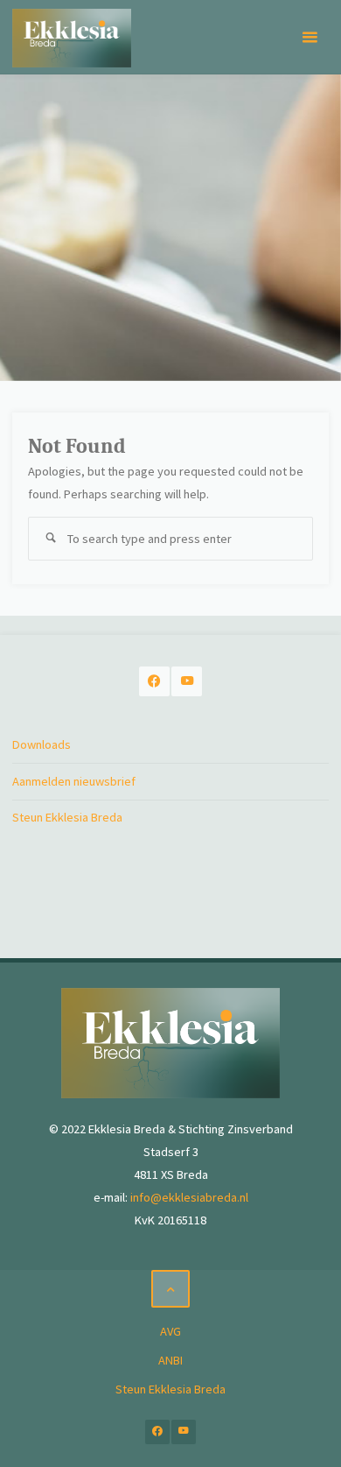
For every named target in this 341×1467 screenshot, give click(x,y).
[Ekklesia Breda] (71, 37)
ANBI (170, 1360)
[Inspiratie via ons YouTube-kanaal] (186, 681)
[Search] (50, 539)
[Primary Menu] (309, 37)
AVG (170, 1331)
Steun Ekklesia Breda (67, 817)
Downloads (41, 744)
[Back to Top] (170, 1289)
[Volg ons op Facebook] (154, 681)
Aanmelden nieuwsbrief (74, 781)
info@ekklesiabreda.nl (189, 1197)
